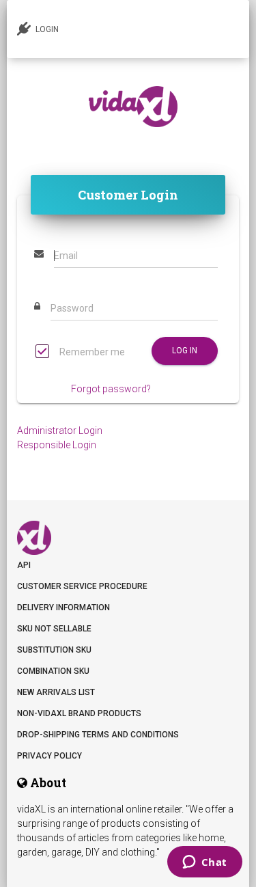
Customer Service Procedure (82, 586)
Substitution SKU (54, 650)
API (24, 565)
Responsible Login (56, 444)
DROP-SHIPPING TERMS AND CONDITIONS (98, 734)
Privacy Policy (49, 756)
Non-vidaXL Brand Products (79, 713)
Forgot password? (111, 388)
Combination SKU (53, 671)
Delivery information (63, 607)
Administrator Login (59, 430)
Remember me (91, 351)
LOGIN (46, 29)
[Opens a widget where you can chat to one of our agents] (204, 863)
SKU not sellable (54, 628)
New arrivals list (56, 692)
